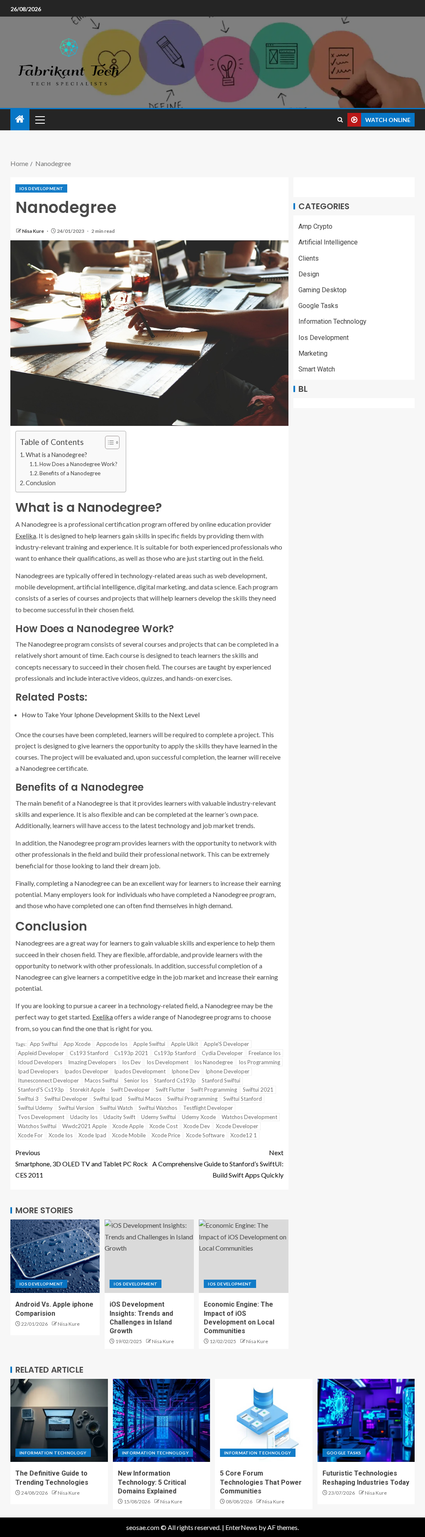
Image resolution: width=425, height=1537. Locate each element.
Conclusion (41, 482)
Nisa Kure (33, 231)
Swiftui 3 (28, 1098)
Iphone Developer (227, 1071)
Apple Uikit (184, 1044)
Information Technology (332, 321)
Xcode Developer (237, 1126)
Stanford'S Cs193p (41, 1089)
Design (308, 274)
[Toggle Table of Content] (108, 442)
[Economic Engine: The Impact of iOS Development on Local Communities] (243, 1256)
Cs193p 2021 (131, 1053)
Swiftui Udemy (35, 1107)
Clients (308, 258)
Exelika (25, 536)
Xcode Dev (196, 1126)
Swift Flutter (170, 1089)
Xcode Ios (61, 1135)
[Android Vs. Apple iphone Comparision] (55, 1256)
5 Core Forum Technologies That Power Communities (261, 1482)
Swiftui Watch (116, 1107)
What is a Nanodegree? (56, 454)
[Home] (19, 119)
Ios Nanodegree (213, 1062)
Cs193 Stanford (89, 1053)
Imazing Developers (92, 1062)
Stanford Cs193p (175, 1080)
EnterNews (241, 1527)
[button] (39, 119)
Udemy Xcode (199, 1117)
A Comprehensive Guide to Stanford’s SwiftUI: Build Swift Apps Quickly (217, 1163)
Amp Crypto (315, 226)
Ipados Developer (86, 1071)
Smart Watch (316, 369)
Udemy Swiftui (158, 1117)
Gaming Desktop (322, 290)
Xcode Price (165, 1135)
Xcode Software (205, 1135)
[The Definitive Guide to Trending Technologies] (59, 1420)
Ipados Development (140, 1071)
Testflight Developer (208, 1107)
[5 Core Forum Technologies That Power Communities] (264, 1420)
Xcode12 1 (243, 1135)
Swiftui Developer (66, 1098)
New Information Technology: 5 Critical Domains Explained (152, 1482)
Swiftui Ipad (107, 1098)
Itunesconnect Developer (48, 1080)
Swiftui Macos (144, 1098)
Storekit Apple (87, 1089)
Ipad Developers (38, 1071)
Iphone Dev (185, 1071)
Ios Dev (131, 1062)
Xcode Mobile (129, 1135)
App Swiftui (44, 1044)
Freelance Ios (265, 1053)
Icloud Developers (40, 1062)
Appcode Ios (111, 1044)
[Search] (340, 120)
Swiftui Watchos (158, 1107)
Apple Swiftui (149, 1044)
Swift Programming (214, 1089)
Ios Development (41, 188)
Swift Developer (130, 1089)
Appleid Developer (41, 1053)
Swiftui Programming (192, 1098)
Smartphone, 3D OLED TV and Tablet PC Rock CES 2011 (81, 1163)
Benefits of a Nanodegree (69, 473)
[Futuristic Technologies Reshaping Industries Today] (366, 1420)
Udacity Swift (119, 1117)
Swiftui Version (76, 1107)
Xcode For (30, 1135)
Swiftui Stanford (242, 1098)
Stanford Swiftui (221, 1080)
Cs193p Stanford (175, 1053)
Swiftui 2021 (258, 1089)
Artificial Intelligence (328, 242)
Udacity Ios (84, 1117)
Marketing (312, 353)
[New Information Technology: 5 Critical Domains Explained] (161, 1420)
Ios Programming (259, 1062)
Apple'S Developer (226, 1044)
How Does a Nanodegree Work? (78, 464)
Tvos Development (41, 1117)
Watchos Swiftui (37, 1126)
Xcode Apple (128, 1126)
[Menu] (39, 119)
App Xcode (77, 1044)
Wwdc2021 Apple (84, 1126)
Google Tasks (318, 306)
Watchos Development (249, 1117)
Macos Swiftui (101, 1080)
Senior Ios (136, 1080)
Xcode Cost (163, 1126)
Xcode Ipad (92, 1135)
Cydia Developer (222, 1053)
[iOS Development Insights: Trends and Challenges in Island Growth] (149, 1256)
